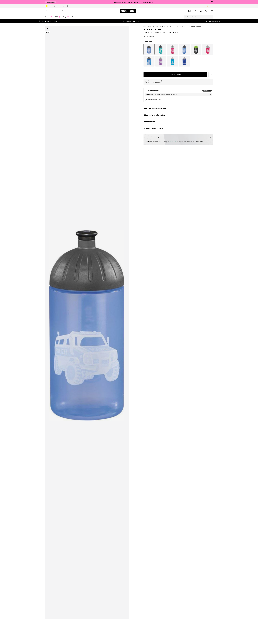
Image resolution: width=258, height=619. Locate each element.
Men (55, 11)
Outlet (49, 6)
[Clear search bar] (212, 17)
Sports (179, 27)
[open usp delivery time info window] (210, 94)
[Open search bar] (185, 17)
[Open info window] (212, 2)
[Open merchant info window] (161, 81)
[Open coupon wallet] (189, 11)
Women (47, 11)
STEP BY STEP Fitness (197, 27)
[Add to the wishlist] (210, 74)
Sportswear (171, 27)
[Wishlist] (206, 11)
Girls (149, 27)
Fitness (186, 27)
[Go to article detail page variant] (149, 49)
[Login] (195, 11)
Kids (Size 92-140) (159, 27)
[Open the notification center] (201, 11)
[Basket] (212, 11)
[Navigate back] (48, 29)
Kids (61, 11)
